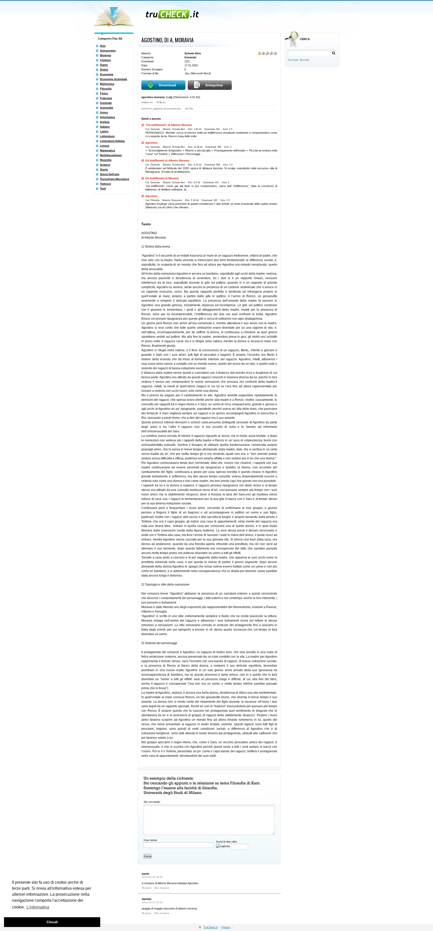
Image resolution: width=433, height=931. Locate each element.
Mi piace (146, 887)
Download (167, 85)
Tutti (103, 188)
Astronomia (108, 50)
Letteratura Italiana (112, 140)
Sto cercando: (152, 801)
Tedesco (105, 183)
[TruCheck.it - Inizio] (147, 15)
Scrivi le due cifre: (227, 841)
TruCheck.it (210, 927)
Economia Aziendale (113, 79)
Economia (106, 74)
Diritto (104, 69)
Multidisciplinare (111, 155)
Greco (104, 112)
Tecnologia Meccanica (114, 178)
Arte (102, 45)
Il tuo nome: (151, 840)
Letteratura (107, 136)
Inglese (105, 121)
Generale (106, 102)
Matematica (107, 150)
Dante (104, 64)
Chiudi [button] (52, 922)
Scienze (105, 164)
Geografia (106, 107)
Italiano (105, 126)
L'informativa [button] (38, 907)
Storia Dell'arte (109, 174)
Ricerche (106, 159)
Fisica (104, 93)
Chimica (105, 60)
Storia (104, 169)
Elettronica (107, 83)
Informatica (107, 117)
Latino (104, 131)
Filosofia (106, 88)
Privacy (226, 927)
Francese (106, 98)
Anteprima (214, 85)
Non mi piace (161, 887)
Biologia (105, 55)
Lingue (104, 145)
